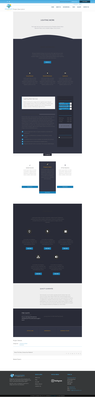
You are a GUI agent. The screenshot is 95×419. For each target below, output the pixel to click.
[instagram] (9, 1)
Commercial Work (23, 343)
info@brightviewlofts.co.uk (75, 390)
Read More (29, 186)
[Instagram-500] (56, 379)
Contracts (21, 344)
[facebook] (7, 1)
